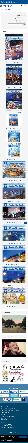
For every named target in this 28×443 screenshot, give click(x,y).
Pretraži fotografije (21, 17)
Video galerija (7, 337)
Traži (24, 24)
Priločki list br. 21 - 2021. (14, 113)
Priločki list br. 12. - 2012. (14, 264)
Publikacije (5, 361)
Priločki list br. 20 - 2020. (14, 128)
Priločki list (7, 9)
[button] (4, 324)
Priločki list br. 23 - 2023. (14, 62)
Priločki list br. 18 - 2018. (14, 144)
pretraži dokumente (21, 21)
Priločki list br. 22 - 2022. (14, 88)
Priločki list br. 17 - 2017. (14, 159)
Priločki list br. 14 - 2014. (14, 243)
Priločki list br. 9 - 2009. (14, 306)
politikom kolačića (9, 440)
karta (2, 420)
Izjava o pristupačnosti (14, 432)
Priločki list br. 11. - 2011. (14, 285)
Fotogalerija (6, 312)
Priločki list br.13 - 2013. (14, 201)
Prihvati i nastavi (23, 436)
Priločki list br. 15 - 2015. (14, 222)
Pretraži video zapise (20, 19)
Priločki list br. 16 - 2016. (14, 180)
